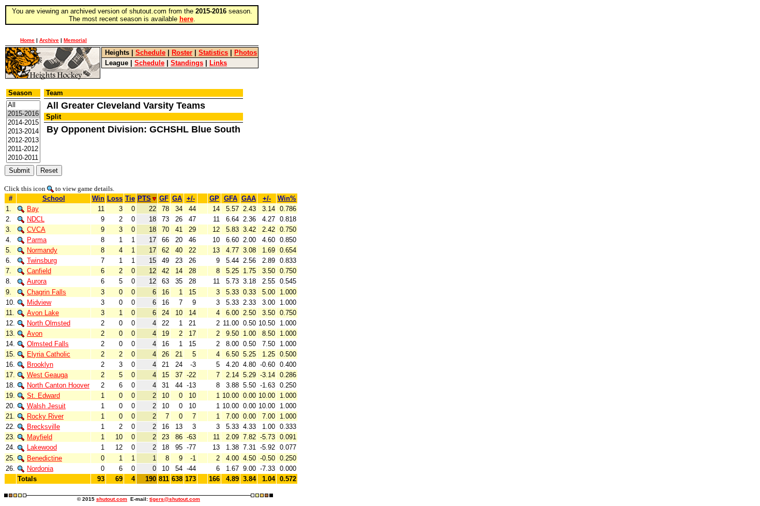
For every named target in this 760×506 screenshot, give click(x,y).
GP (214, 198)
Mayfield (39, 437)
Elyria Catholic (48, 354)
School (53, 198)
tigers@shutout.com (174, 499)
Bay (33, 209)
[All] (23, 105)
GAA (248, 198)
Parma (37, 240)
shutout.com (111, 499)
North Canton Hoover (58, 385)
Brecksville (43, 426)
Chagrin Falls (46, 292)
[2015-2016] (23, 114)
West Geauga (47, 375)
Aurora (37, 281)
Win (98, 198)
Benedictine (44, 458)
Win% (287, 198)
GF (164, 198)
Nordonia (40, 468)
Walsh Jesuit (46, 406)
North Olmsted (48, 323)
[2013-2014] (23, 131)
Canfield (39, 271)
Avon (34, 333)
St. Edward (43, 395)
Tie (130, 198)
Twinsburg (42, 260)
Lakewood (42, 447)
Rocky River (45, 416)
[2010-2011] (23, 158)
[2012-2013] (23, 140)
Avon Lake (43, 313)
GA (177, 198)
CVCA (36, 229)
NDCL (35, 219)
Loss (115, 198)
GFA (230, 198)
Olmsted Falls (48, 344)
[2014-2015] (23, 122)
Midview (39, 302)
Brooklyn (40, 364)
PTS (144, 198)
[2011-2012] (23, 149)
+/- (191, 198)
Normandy (42, 250)
